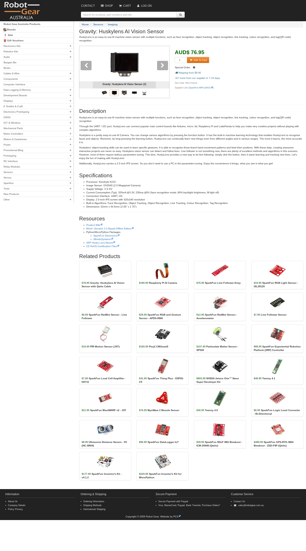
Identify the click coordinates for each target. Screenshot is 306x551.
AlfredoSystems (102, 239)
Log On (146, 5)
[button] (86, 72)
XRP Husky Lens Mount (99, 242)
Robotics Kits (11, 51)
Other (7, 199)
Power (7, 144)
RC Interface (11, 161)
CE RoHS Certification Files (101, 246)
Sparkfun (9, 183)
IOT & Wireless (12, 122)
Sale (10, 35)
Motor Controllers (13, 133)
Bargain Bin (10, 62)
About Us (13, 501)
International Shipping (94, 509)
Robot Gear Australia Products (22, 24)
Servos (7, 177)
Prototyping (10, 155)
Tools (6, 188)
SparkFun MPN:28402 (200, 87)
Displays (8, 100)
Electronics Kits (12, 46)
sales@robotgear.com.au (251, 505)
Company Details (17, 505)
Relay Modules (12, 166)
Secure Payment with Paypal (173, 501)
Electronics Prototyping (16, 111)
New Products (11, 194)
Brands (11, 29)
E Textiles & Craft (13, 106)
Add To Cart (200, 60)
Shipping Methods (92, 505)
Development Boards (15, 95)
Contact (88, 5)
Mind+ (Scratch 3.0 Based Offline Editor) (108, 228)
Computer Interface (14, 84)
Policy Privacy (15, 509)
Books (7, 68)
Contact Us (239, 501)
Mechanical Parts (13, 128)
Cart (126, 5)
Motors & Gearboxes (15, 139)
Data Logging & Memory (17, 89)
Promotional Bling (13, 150)
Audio (7, 57)
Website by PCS (169, 516)
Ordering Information (93, 501)
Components (11, 78)
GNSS (7, 117)
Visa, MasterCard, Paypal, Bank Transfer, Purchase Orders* (189, 505)
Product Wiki (93, 225)
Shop (108, 5)
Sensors (8, 172)
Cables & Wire (11, 73)
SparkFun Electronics (105, 235)
